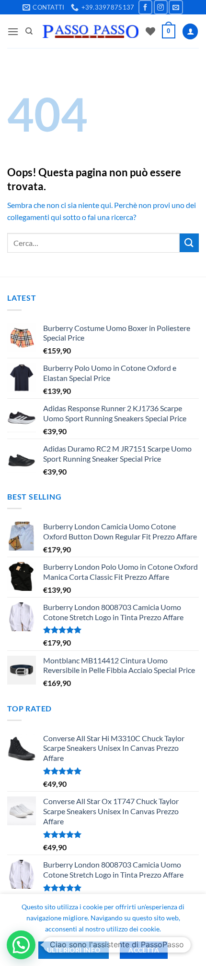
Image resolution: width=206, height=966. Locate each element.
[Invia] (189, 242)
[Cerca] (29, 31)
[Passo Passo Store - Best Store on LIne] (90, 31)
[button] (13, 31)
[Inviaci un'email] (176, 7)
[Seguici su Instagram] (161, 7)
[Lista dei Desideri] (150, 31)
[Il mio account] (190, 31)
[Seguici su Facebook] (145, 7)
